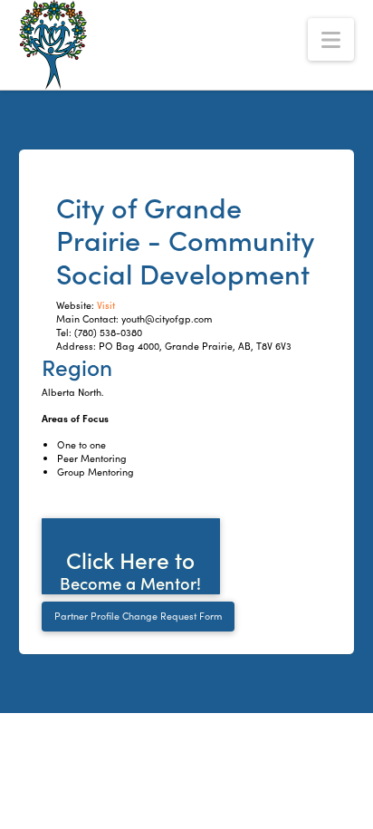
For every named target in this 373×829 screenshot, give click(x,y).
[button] (331, 39)
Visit (106, 305)
